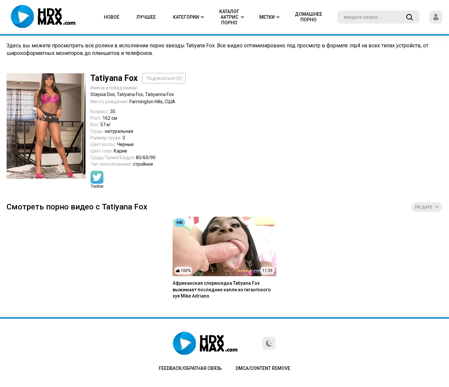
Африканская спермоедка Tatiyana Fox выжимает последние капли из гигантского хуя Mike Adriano (222, 289)
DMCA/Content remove (263, 368)
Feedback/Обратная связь (190, 368)
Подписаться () (164, 78)
